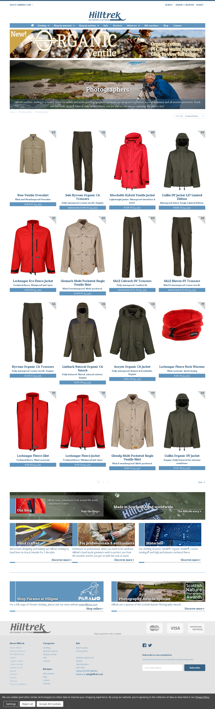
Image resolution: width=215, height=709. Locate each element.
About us (132, 25)
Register (190, 4)
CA (103, 132)
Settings (11, 704)
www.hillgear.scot (88, 604)
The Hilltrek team (17, 654)
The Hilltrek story (189, 511)
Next (200, 482)
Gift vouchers (151, 25)
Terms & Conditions (18, 684)
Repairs (13, 670)
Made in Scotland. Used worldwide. (144, 507)
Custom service (16, 667)
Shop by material (63, 25)
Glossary (13, 680)
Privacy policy (82, 651)
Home (12, 112)
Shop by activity (87, 25)
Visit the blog (90, 511)
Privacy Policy (202, 697)
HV (153, 132)
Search (168, 4)
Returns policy (82, 647)
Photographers (42, 112)
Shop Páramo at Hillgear (38, 598)
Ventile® (70, 106)
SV (53, 132)
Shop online (95, 608)
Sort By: (179, 116)
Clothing (42, 25)
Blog (166, 25)
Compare (32, 161)
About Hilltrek (15, 647)
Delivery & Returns (17, 651)
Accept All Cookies (50, 704)
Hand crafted (28, 543)
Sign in (179, 4)
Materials (154, 543)
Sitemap (46, 683)
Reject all (27, 704)
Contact (177, 25)
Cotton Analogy (16, 664)
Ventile (12, 657)
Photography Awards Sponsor (145, 598)
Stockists (13, 674)
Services (117, 25)
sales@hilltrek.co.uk (94, 674)
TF (53, 218)
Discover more (62, 559)
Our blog (24, 510)
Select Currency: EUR (20, 4)
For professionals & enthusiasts (107, 543)
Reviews (13, 677)
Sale (105, 25)
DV (202, 132)
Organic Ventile (16, 661)
